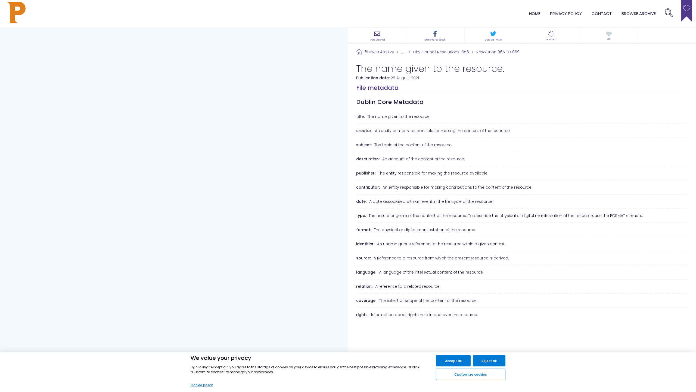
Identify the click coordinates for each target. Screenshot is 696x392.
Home (534, 13)
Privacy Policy (566, 13)
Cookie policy (202, 385)
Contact (602, 13)
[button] (551, 35)
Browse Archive (379, 51)
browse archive (639, 13)
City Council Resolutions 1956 (441, 52)
